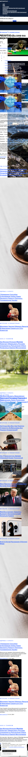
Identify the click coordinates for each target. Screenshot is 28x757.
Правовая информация (10, 11)
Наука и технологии (11, 43)
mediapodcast (4, 48)
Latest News (6, 6)
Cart (4, 4)
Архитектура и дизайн (11, 57)
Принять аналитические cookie (9, 750)
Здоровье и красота (11, 50)
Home (4, 5)
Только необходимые (7, 753)
